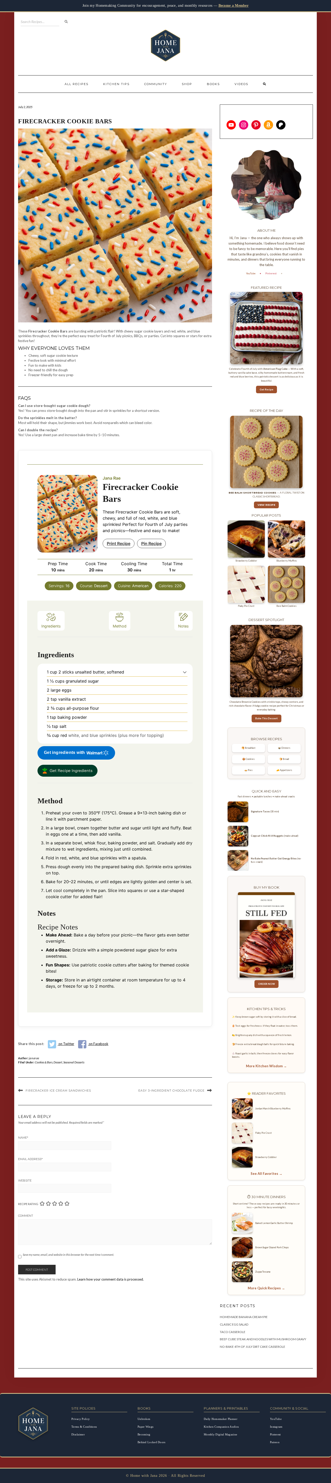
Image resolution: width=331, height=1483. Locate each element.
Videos (241, 84)
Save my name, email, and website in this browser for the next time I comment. (68, 1254)
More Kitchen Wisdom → (266, 1066)
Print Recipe (118, 543)
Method (119, 626)
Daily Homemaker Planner (220, 1419)
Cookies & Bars (43, 1062)
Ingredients (51, 626)
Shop (187, 84)
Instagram (276, 1426)
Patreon (275, 1442)
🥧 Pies (248, 770)
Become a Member (234, 5)
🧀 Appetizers (284, 770)
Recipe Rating (28, 1204)
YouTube (250, 273)
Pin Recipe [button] (151, 543)
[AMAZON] (268, 125)
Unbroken (144, 1419)
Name (23, 1137)
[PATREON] (280, 125)
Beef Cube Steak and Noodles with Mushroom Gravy (263, 1339)
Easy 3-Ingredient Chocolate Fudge (171, 1090)
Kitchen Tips (116, 84)
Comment (25, 1215)
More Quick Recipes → (266, 1288)
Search (66, 21)
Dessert (58, 1062)
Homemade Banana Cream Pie (244, 1317)
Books (213, 84)
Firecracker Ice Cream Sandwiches (58, 1090)
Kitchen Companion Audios (221, 1426)
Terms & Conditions (84, 1426)
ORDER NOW (266, 983)
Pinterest (271, 273)
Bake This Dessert (266, 718)
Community (155, 84)
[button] (184, 672)
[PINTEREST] (256, 125)
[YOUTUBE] (231, 125)
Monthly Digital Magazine (220, 1434)
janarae (34, 1058)
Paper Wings (145, 1426)
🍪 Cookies (248, 759)
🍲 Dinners (284, 747)
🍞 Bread (284, 759)
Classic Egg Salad (234, 1324)
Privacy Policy (80, 1419)
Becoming (144, 1434)
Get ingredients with (64, 752)
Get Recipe (266, 389)
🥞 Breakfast (248, 747)
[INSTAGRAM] (243, 125)
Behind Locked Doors (152, 1442)
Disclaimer (78, 1434)
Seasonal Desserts (73, 1062)
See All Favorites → (266, 1173)
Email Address (30, 1159)
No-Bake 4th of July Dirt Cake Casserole (252, 1347)
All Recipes (76, 84)
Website (25, 1180)
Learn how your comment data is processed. (110, 1279)
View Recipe (266, 504)
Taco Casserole (232, 1332)
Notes (183, 626)
